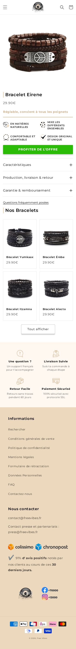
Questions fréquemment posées (26, 202)
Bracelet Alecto (54, 309)
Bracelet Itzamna (19, 309)
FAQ (11, 484)
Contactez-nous (20, 494)
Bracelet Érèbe (54, 257)
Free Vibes (42, 638)
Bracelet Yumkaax (19, 257)
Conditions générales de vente (31, 439)
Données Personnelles (25, 475)
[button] (5, 7)
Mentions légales (21, 457)
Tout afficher (38, 329)
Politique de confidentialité (29, 448)
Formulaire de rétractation (28, 466)
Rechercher (17, 429)
